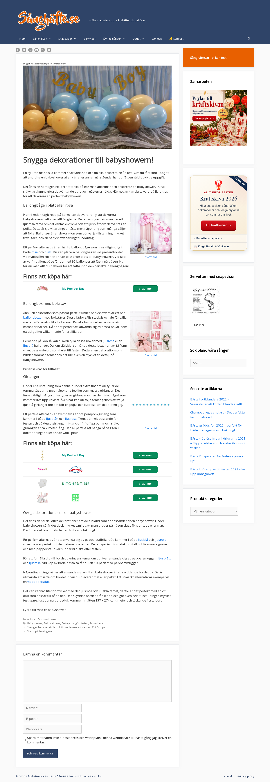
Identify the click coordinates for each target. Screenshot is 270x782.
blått (47, 252)
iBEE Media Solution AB (76, 776)
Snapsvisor (65, 38)
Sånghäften (40, 38)
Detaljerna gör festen (75, 623)
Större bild (151, 257)
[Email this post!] (49, 51)
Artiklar (31, 619)
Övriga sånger (112, 38)
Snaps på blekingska (39, 631)
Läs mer (199, 325)
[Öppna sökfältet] (249, 38)
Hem (22, 38)
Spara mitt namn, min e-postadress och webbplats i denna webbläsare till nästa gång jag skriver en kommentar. (99, 740)
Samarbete (96, 623)
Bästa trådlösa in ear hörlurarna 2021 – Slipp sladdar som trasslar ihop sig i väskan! (217, 443)
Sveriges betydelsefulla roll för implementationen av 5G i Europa (66, 627)
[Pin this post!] (36, 51)
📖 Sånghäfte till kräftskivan (211, 246)
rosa (34, 252)
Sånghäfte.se (34, 776)
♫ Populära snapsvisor (208, 238)
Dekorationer (52, 623)
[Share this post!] (18, 51)
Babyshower (34, 623)
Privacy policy (245, 776)
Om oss (157, 38)
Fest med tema (46, 619)
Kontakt (229, 776)
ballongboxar (33, 317)
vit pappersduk (38, 581)
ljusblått (52, 418)
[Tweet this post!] (24, 51)
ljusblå (28, 345)
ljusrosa (108, 341)
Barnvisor (90, 38)
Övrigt (136, 38)
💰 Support (176, 38)
